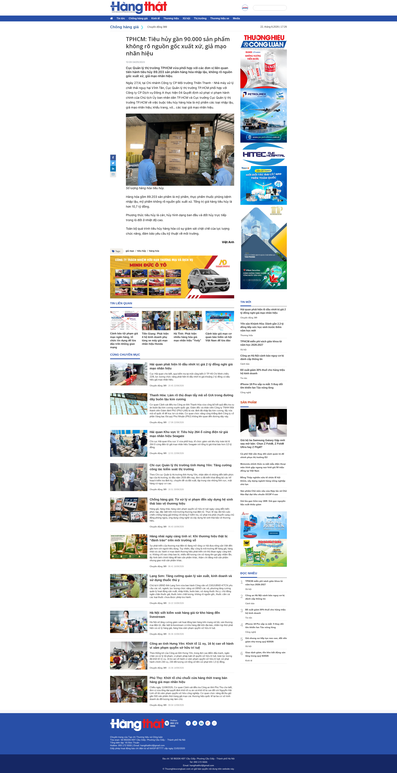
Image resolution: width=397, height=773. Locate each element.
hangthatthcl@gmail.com (202, 765)
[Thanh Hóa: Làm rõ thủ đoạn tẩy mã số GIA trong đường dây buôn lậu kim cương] (128, 404)
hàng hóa (154, 250)
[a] (245, 8)
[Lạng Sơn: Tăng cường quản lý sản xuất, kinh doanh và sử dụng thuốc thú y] (128, 586)
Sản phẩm (248, 402)
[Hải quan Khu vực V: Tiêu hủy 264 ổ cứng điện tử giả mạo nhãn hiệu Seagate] (128, 443)
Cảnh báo (245, 364)
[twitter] (113, 163)
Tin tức (121, 18)
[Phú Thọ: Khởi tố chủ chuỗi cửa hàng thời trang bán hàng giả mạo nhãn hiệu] (128, 689)
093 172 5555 (200, 762)
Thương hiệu (171, 18)
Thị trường (200, 18)
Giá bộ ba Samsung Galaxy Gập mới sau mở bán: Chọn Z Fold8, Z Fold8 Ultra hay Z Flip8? (262, 444)
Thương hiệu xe (219, 18)
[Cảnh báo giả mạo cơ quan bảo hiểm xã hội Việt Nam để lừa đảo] (219, 320)
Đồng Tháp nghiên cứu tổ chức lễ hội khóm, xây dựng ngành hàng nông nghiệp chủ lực (262, 480)
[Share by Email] (113, 174)
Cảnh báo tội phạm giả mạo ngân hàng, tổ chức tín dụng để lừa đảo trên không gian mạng (124, 340)
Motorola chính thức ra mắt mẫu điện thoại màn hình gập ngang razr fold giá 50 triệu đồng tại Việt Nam (263, 467)
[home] (138, 8)
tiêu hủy (141, 250)
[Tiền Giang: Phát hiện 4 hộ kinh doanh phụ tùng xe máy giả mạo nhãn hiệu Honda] (156, 320)
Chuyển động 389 (158, 385)
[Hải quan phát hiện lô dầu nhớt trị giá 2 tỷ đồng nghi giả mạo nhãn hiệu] (128, 373)
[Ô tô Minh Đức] (172, 277)
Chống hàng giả (138, 18)
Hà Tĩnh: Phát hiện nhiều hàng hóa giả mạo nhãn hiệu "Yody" (187, 337)
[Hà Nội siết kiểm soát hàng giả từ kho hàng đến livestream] (128, 622)
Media (236, 18)
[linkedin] (113, 168)
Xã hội (186, 18)
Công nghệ (245, 392)
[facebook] (113, 157)
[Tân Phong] (263, 233)
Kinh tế (155, 18)
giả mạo (130, 250)
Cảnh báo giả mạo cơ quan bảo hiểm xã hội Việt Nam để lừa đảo (218, 337)
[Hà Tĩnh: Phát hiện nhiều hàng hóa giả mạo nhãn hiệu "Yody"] (188, 320)
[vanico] (263, 185)
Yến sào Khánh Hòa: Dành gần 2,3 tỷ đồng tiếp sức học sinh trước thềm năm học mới (262, 327)
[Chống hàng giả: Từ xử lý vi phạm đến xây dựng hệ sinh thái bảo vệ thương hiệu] (128, 509)
